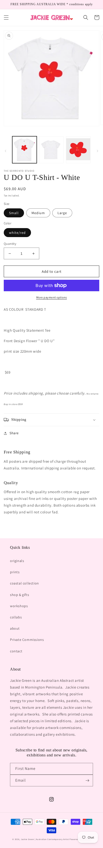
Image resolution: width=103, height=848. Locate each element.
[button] (6, 17)
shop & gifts (19, 594)
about (15, 628)
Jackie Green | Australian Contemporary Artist (45, 839)
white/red (17, 232)
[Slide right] (97, 150)
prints (15, 572)
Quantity (10, 244)
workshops (19, 606)
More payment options (51, 297)
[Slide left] (5, 150)
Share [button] (14, 433)
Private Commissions (27, 639)
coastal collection (24, 583)
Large (62, 213)
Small (14, 213)
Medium (38, 213)
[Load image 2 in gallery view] (51, 149)
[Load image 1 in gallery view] (24, 149)
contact (16, 651)
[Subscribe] (87, 780)
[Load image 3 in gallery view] (78, 149)
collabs (16, 617)
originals (17, 561)
